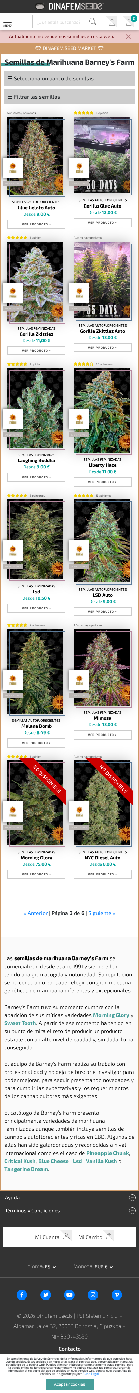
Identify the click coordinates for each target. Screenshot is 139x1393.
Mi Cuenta (111, 21)
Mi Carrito (128, 21)
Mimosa (102, 718)
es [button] (48, 1266)
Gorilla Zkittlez (36, 334)
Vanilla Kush (101, 1161)
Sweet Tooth (20, 1023)
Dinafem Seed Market (69, 48)
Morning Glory (36, 857)
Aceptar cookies (69, 1384)
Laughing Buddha (36, 460)
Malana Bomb (36, 726)
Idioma (34, 1266)
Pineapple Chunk (107, 1153)
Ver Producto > (36, 224)
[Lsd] (35, 539)
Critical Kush (20, 1161)
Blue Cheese (53, 1161)
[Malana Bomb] (35, 671)
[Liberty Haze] (102, 410)
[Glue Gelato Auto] (35, 156)
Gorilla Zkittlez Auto (102, 331)
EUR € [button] (102, 1266)
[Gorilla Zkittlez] (35, 282)
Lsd (36, 591)
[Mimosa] (102, 667)
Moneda (83, 1266)
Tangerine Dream (26, 1169)
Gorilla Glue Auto (102, 205)
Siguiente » (101, 913)
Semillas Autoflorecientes (36, 201)
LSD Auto (103, 595)
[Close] (128, 37)
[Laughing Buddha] (35, 408)
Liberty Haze (103, 465)
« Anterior (36, 913)
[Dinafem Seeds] (69, 6)
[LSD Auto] (102, 540)
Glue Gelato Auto (36, 207)
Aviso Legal (91, 1374)
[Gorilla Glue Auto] (102, 155)
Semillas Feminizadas (36, 328)
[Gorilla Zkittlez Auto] (102, 280)
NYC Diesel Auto (102, 857)
